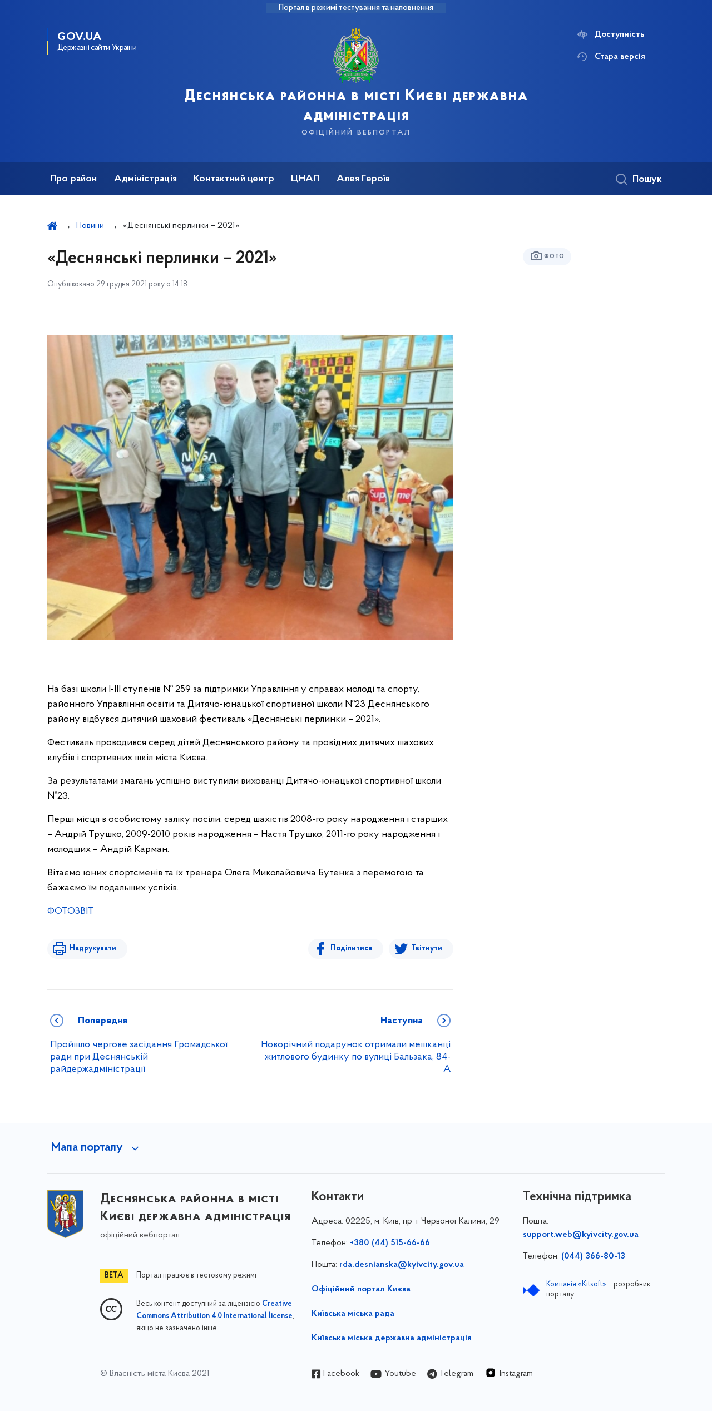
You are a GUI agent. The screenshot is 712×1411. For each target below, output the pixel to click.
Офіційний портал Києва (361, 1289)
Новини (90, 225)
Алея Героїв (363, 179)
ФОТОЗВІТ (70, 912)
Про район (73, 179)
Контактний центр (234, 179)
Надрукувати (93, 948)
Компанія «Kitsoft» (576, 1284)
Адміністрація (145, 179)
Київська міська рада (353, 1313)
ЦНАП (305, 179)
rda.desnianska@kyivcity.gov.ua (401, 1264)
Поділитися (351, 948)
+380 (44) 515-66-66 (390, 1243)
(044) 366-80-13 (593, 1256)
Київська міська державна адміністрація (392, 1338)
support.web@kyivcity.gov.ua (581, 1234)
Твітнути (426, 948)
